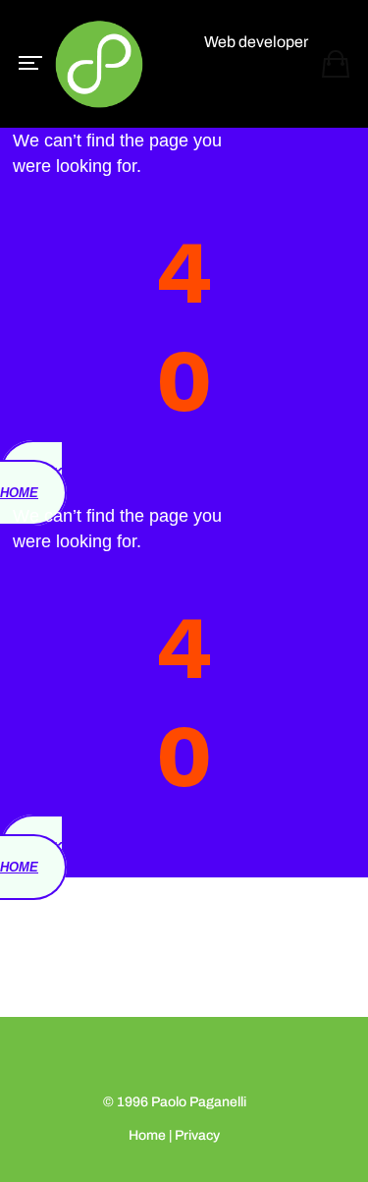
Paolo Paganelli (198, 1102)
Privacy (197, 1135)
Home (147, 1135)
